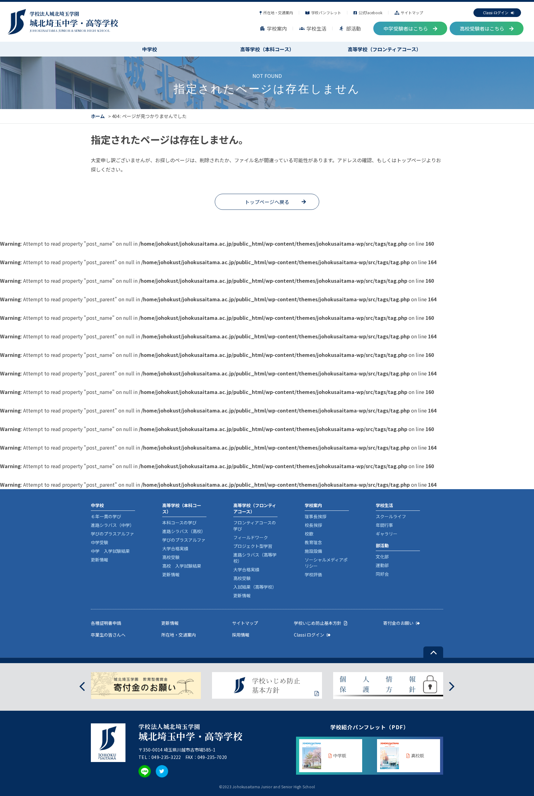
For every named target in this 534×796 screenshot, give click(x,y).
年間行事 (384, 525)
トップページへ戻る (267, 201)
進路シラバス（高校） (184, 531)
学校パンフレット (326, 12)
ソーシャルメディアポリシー (326, 563)
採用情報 (240, 635)
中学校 (149, 49)
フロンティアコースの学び (254, 525)
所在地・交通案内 (278, 12)
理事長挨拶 (315, 516)
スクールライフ (391, 516)
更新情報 (99, 560)
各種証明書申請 (106, 623)
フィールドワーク (250, 537)
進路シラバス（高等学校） (255, 558)
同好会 (382, 574)
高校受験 (171, 557)
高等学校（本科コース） (267, 49)
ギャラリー (386, 534)
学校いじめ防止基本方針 (317, 623)
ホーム (98, 116)
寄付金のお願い (398, 623)
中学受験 (99, 542)
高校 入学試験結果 (181, 566)
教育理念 (313, 542)
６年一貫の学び (106, 516)
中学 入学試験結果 (110, 551)
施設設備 (313, 551)
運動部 (382, 565)
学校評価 (313, 574)
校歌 (309, 534)
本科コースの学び (179, 522)
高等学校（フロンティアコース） (384, 49)
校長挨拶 (313, 525)
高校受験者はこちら (482, 28)
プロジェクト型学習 (252, 546)
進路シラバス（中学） (112, 525)
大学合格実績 (175, 548)
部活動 (350, 28)
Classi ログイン (495, 12)
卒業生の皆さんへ (108, 635)
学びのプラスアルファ (112, 534)
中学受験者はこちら (406, 28)
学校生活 (312, 28)
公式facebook (370, 12)
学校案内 (273, 28)
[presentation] (82, 685)
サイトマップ (412, 12)
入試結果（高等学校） (255, 587)
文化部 (382, 556)
